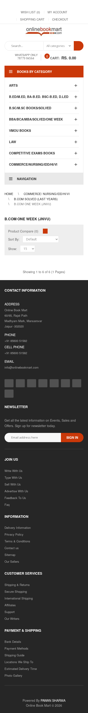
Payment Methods (16, 648)
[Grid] (45, 231)
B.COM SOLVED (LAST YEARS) (36, 199)
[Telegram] (49, 4)
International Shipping (19, 598)
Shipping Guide (14, 655)
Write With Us (14, 471)
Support (10, 612)
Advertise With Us (16, 491)
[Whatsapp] (9, 394)
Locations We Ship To (19, 662)
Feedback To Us (15, 498)
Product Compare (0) (23, 231)
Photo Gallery (13, 675)
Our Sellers (12, 561)
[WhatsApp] (76, 4)
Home (9, 194)
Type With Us (13, 477)
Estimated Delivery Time (21, 669)
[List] (51, 231)
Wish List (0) (30, 12)
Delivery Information (18, 527)
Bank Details (13, 641)
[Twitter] (31, 4)
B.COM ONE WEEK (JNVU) (32, 204)
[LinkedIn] (40, 4)
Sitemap (10, 555)
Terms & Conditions (17, 541)
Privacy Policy (14, 534)
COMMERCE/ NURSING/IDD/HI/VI (47, 194)
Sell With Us (13, 484)
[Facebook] (12, 4)
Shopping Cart (32, 19)
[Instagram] (21, 4)
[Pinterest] (67, 4)
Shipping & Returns (17, 585)
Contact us (12, 548)
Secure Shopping (16, 591)
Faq (7, 504)
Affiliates (10, 605)
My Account (57, 12)
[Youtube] (58, 4)
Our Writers (12, 618)
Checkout (60, 19)
